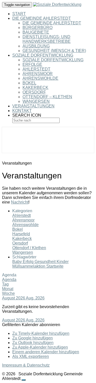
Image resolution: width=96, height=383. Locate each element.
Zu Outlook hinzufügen (33, 342)
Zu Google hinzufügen (32, 338)
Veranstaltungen (33, 106)
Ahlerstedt (36, 69)
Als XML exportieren (30, 356)
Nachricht (19, 202)
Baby (17, 261)
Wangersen (36, 101)
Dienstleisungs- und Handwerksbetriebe (47, 39)
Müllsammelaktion (29, 266)
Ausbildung (36, 46)
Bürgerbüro (37, 27)
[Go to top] (24, 380)
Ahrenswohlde (40, 78)
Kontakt (22, 110)
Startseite (54, 266)
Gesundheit (46, 261)
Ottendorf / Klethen (29, 248)
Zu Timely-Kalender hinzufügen (40, 333)
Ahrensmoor (38, 74)
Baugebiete (36, 32)
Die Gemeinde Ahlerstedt (41, 18)
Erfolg (29, 261)
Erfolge (32, 64)
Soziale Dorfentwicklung (42, 55)
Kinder (63, 261)
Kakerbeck (35, 87)
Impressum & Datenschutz (26, 365)
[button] (31, 324)
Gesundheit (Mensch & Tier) (54, 50)
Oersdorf (34, 92)
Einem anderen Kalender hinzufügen (45, 352)
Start (19, 14)
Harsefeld (21, 234)
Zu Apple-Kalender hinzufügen (40, 347)
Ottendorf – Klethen (47, 97)
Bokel (29, 83)
